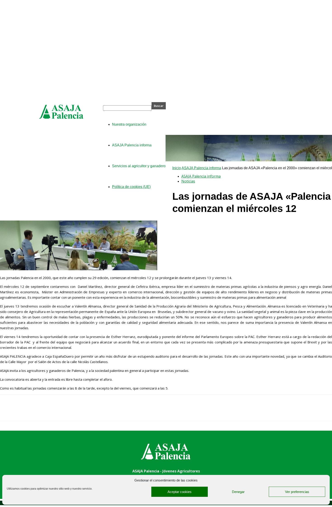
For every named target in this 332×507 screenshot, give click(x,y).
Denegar (238, 492)
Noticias (188, 181)
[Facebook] (7, 411)
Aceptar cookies (180, 492)
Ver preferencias (297, 492)
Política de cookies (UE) (131, 187)
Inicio (176, 168)
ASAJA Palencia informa (201, 168)
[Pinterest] (40, 411)
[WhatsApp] (56, 411)
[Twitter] (23, 411)
